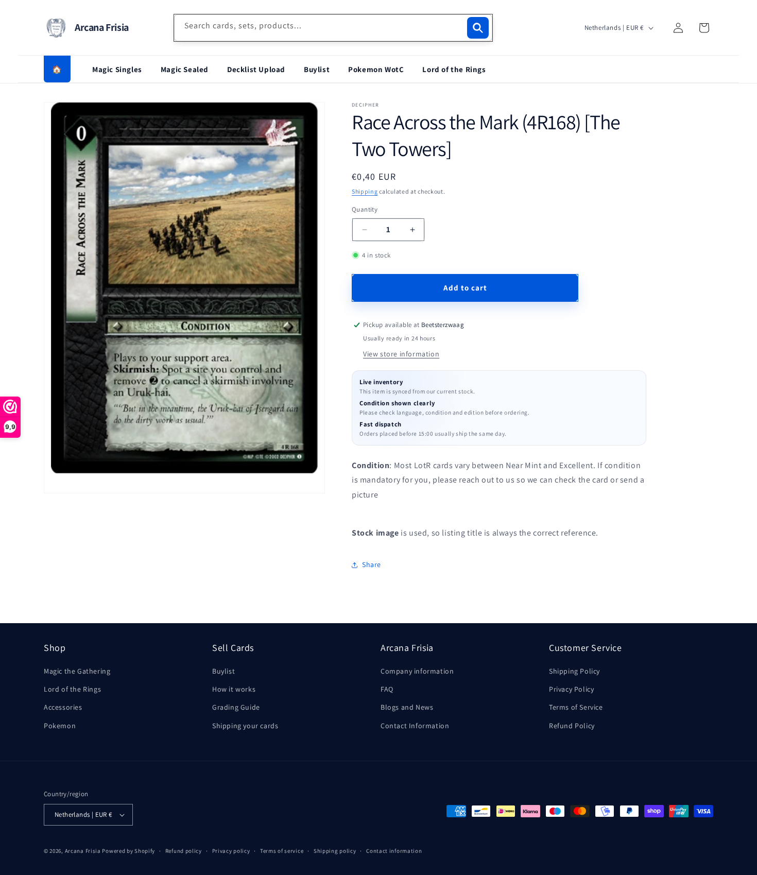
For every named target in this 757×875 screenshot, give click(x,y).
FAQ (387, 689)
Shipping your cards (245, 725)
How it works (233, 689)
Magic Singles (117, 69)
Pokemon (60, 725)
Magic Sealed (185, 69)
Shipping (365, 191)
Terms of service (281, 850)
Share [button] (371, 564)
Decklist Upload (256, 69)
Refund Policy (572, 725)
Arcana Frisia (83, 850)
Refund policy (183, 850)
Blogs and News (407, 707)
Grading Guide (236, 707)
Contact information (394, 850)
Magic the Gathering (77, 671)
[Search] (478, 28)
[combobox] (333, 27)
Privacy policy (231, 850)
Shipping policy (335, 850)
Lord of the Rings (454, 69)
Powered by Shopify (128, 850)
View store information (401, 353)
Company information (417, 671)
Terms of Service (576, 707)
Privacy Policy (571, 689)
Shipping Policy (574, 671)
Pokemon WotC (376, 69)
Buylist (317, 69)
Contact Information (415, 725)
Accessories (63, 707)
